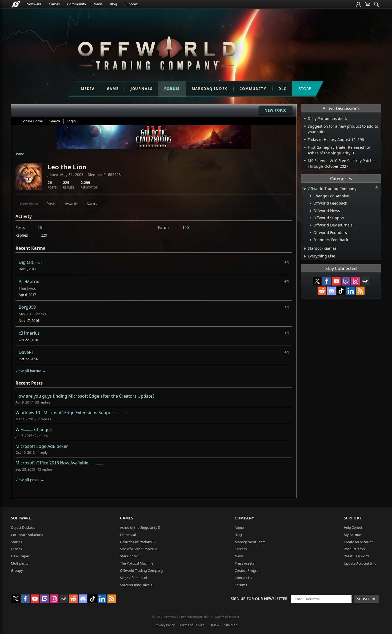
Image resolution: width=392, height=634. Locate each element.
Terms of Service (192, 625)
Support (131, 4)
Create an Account (358, 541)
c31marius (29, 333)
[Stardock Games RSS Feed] (360, 291)
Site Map (230, 625)
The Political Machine (136, 563)
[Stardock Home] (15, 4)
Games (54, 4)
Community (76, 4)
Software (34, 4)
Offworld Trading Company (141, 570)
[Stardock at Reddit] (322, 291)
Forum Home (32, 121)
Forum (171, 88)
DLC (282, 88)
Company (244, 517)
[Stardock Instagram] (355, 281)
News (98, 4)
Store (305, 88)
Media (88, 88)
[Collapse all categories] (376, 187)
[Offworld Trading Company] (157, 51)
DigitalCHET (30, 262)
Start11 (16, 541)
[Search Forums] (377, 4)
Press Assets (244, 563)
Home (19, 153)
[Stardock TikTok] (341, 291)
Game (113, 88)
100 (185, 227)
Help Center (353, 527)
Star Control (129, 556)
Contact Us (243, 577)
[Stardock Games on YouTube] (336, 281)
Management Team (250, 541)
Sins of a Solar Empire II (138, 548)
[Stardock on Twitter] (317, 281)
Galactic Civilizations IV (138, 541)
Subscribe (366, 598)
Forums (241, 584)
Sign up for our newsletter (259, 598)
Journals (142, 88)
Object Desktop (23, 527)
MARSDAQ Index (210, 88)
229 (44, 235)
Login (71, 121)
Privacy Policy (165, 625)
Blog (113, 4)
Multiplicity (20, 563)
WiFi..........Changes (33, 429)
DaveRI (26, 352)
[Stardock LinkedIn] (350, 291)
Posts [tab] (51, 203)
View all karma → (30, 370)
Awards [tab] (71, 203)
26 (40, 227)
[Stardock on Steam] (365, 281)
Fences (16, 548)
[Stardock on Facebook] (326, 281)
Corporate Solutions (27, 534)
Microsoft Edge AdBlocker (41, 446)
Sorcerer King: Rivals (136, 584)
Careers (241, 548)
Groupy (17, 570)
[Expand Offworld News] (310, 211)
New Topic (275, 110)
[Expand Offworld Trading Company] (304, 189)
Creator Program (248, 570)
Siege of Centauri (133, 577)
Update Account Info (360, 563)
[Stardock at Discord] (331, 291)
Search (54, 121)
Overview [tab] (29, 203)
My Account (353, 534)
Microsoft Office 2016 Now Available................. (60, 463)
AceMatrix (29, 281)
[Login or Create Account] (358, 4)
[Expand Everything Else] (305, 256)
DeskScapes (20, 556)
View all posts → (29, 479)
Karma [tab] (92, 203)
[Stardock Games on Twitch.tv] (346, 281)
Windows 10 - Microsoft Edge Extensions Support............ (71, 413)
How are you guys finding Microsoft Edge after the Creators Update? (84, 396)
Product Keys (354, 548)
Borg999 (27, 307)
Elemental (128, 534)
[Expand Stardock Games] (305, 248)
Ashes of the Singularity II (140, 527)
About (240, 527)
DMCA (214, 625)
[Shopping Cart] (367, 4)
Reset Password (356, 556)
